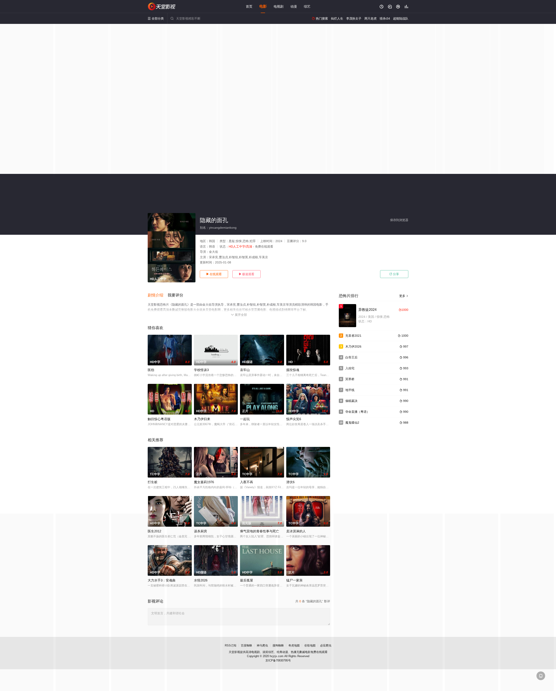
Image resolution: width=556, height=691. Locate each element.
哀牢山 (245, 370)
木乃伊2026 (353, 346)
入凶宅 (349, 368)
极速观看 (246, 274)
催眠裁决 (351, 401)
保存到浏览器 (399, 220)
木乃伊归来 (202, 419)
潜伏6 (290, 482)
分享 (394, 274)
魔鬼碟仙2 (352, 422)
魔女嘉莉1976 (204, 482)
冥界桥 (349, 379)
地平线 (349, 390)
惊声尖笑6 (293, 419)
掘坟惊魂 (292, 370)
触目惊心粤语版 (159, 419)
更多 (403, 296)
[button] (158, 295)
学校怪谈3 (201, 370)
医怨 (151, 370)
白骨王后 (351, 357)
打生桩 (152, 482)
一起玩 (245, 419)
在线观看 (214, 274)
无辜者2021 (353, 335)
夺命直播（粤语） (357, 411)
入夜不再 (246, 482)
